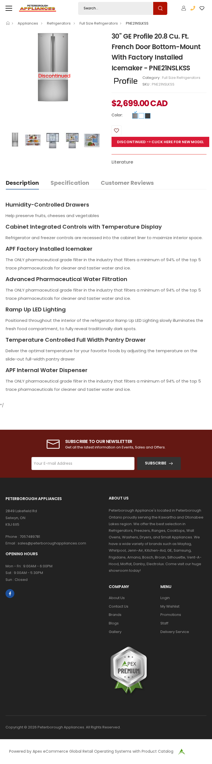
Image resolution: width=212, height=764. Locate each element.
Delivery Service (174, 631)
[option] (54, 67)
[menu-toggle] (9, 8)
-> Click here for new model (175, 142)
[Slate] (147, 116)
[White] (141, 116)
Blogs (114, 623)
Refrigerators (59, 23)
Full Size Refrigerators (99, 23)
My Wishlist (169, 606)
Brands (115, 614)
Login (165, 597)
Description (22, 183)
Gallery (115, 631)
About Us (117, 597)
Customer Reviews (127, 183)
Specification (70, 183)
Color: (117, 115)
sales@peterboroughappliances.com (52, 543)
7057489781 (30, 536)
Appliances (28, 23)
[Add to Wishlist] (116, 130)
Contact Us (118, 606)
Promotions (170, 614)
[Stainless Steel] (135, 116)
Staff (164, 623)
